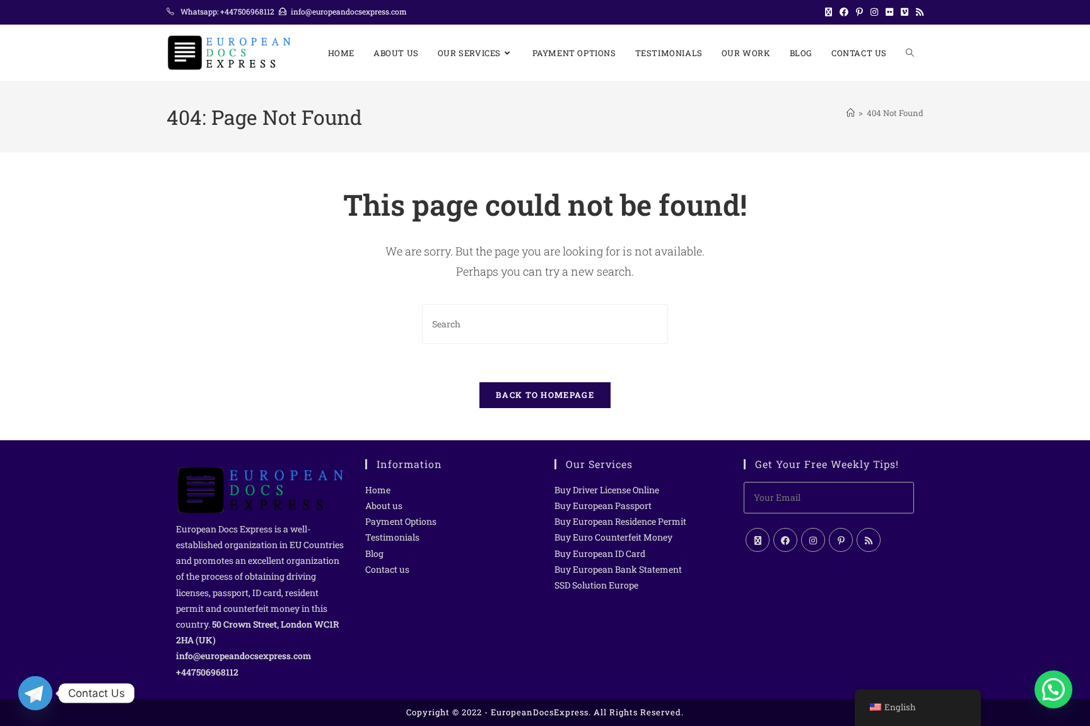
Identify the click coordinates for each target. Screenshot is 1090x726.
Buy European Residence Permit (620, 521)
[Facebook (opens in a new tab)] (844, 12)
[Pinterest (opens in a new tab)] (859, 12)
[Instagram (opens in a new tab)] (874, 12)
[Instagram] (813, 540)
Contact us (387, 569)
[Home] (851, 113)
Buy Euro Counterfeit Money (613, 537)
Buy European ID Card (599, 553)
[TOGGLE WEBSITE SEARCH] (909, 53)
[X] (758, 540)
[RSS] (869, 540)
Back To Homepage (545, 395)
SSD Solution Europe (596, 585)
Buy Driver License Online (606, 490)
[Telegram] (35, 693)
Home (377, 490)
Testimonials (392, 537)
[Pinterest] (841, 540)
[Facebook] (785, 540)
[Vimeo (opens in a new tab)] (904, 12)
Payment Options (401, 521)
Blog (374, 553)
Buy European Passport (603, 506)
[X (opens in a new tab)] (828, 12)
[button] (1053, 689)
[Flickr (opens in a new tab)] (889, 12)
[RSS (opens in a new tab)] (917, 12)
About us (383, 506)
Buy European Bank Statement (618, 569)
